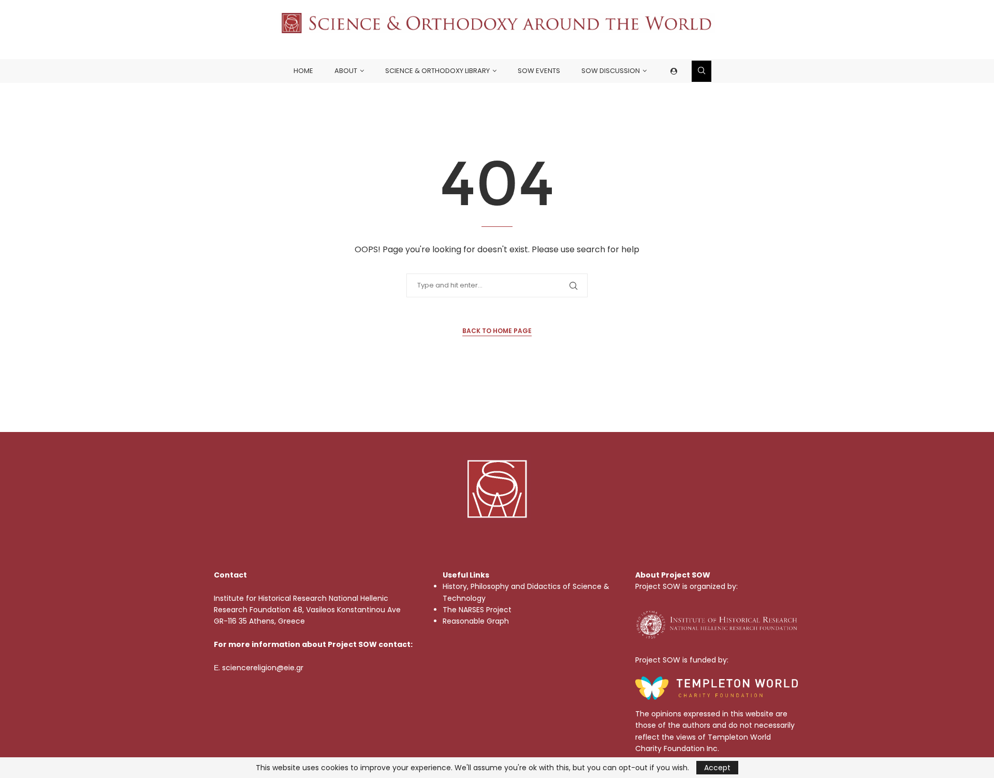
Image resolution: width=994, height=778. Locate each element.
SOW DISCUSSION (610, 71)
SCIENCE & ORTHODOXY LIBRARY (437, 71)
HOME (303, 71)
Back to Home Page (497, 330)
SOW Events (539, 71)
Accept (717, 767)
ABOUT (345, 71)
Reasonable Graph (476, 621)
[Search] (701, 71)
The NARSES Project (477, 609)
